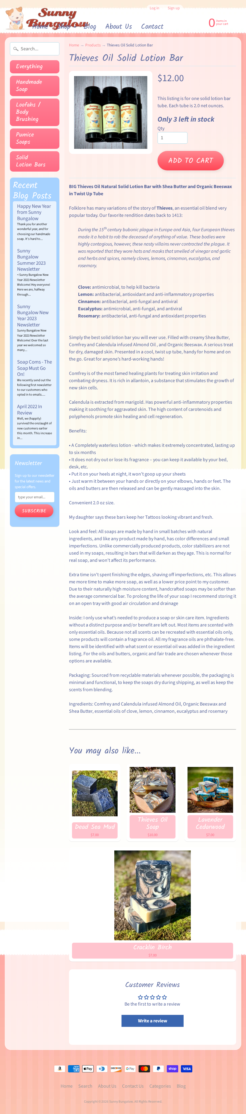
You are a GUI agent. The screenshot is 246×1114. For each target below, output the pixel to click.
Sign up (174, 8)
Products (93, 45)
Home (40, 27)
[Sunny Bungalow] (47, 19)
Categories (160, 1086)
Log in (154, 8)
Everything (29, 67)
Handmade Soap (29, 86)
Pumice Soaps (25, 138)
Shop (67, 27)
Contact (152, 27)
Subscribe (34, 511)
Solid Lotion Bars (31, 161)
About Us (118, 27)
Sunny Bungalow (121, 1101)
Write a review (152, 1021)
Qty (161, 128)
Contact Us (133, 1086)
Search (85, 1086)
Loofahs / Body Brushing (28, 112)
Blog (90, 27)
